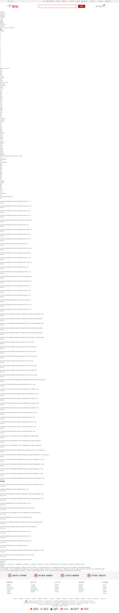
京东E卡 (104, 590)
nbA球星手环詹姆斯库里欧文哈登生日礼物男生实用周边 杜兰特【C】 (16, 206)
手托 (1, 101)
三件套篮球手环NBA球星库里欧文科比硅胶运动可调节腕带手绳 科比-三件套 (17, 384)
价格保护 (81, 586)
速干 (1, 187)
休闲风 (1, 149)
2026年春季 (3, 193)
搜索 (81, 6)
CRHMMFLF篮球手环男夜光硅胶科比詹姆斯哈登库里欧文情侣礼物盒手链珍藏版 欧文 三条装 (21, 473)
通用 (1, 129)
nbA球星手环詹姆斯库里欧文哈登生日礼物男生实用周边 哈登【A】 (15, 300)
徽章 (1, 188)
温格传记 (83, 564)
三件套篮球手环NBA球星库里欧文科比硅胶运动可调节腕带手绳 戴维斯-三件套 (18, 426)
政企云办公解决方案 (76, 569)
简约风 (1, 134)
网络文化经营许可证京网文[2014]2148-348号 (65, 602)
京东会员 (72, 1)
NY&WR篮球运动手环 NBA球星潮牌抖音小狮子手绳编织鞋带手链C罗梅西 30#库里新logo (21, 445)
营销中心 (46, 598)
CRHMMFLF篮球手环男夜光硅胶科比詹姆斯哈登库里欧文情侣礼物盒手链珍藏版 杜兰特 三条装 (22, 459)
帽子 (1, 95)
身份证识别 (88, 569)
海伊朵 (1, 81)
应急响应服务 (68, 570)
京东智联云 (23, 570)
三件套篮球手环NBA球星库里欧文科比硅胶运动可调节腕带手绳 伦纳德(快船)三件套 (19, 407)
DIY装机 (104, 586)
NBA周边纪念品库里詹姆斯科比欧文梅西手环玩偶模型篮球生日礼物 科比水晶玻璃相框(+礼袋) (21, 314)
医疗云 (60, 569)
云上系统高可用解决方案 (36, 570)
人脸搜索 (65, 569)
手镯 (1, 110)
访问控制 (74, 570)
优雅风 (1, 151)
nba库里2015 (11, 564)
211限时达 (33, 586)
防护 (1, 184)
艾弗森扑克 (71, 564)
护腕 (1, 93)
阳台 (1, 174)
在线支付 (57, 586)
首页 (1, 27)
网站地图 (78, 570)
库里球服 (77, 564)
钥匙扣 (1, 109)
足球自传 (47, 564)
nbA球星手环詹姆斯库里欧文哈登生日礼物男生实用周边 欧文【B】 (15, 271)
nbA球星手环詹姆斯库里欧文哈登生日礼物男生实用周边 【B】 (14, 267)
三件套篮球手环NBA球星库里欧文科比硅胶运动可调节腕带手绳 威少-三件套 (17, 417)
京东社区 (71, 598)
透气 (1, 185)
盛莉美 (1, 87)
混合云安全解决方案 (60, 570)
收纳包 (1, 20)
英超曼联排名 (19, 564)
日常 (1, 179)
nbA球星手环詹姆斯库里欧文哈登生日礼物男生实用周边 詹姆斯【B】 (16, 276)
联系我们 (21, 598)
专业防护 (2, 182)
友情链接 (58, 598)
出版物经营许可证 (49, 602)
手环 (1, 104)
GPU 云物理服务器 (95, 569)
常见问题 (9, 590)
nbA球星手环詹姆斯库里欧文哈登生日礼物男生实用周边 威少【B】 (15, 257)
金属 (1, 167)
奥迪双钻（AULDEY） (5, 68)
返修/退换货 (81, 590)
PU (0, 157)
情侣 (1, 127)
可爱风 (1, 138)
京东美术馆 (2, 24)
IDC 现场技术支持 (51, 570)
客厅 (1, 176)
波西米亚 (2, 132)
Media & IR (103, 598)
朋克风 (1, 145)
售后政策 (81, 584)
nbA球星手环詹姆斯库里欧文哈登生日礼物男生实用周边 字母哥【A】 (16, 309)
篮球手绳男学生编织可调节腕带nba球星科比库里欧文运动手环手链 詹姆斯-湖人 (18, 346)
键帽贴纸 (2, 23)
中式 (1, 140)
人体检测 (28, 570)
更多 (1, 90)
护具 (1, 102)
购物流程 (9, 584)
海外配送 (33, 591)
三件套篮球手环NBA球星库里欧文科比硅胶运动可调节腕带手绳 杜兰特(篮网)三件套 (19, 403)
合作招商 (33, 598)
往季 (1, 195)
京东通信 (105, 591)
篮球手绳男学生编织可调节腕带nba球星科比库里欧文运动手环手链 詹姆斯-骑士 (18, 370)
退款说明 (81, 588)
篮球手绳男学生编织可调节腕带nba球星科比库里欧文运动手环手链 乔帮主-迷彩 (18, 356)
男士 (1, 123)
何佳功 (1, 76)
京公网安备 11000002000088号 (34, 601)
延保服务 (105, 588)
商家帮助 (40, 598)
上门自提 (33, 584)
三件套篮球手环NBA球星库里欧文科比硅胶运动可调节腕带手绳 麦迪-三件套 (17, 431)
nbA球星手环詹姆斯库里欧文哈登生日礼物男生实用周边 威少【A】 (15, 295)
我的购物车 (100, 6)
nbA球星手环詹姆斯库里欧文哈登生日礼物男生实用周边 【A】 (14, 243)
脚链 (1, 96)
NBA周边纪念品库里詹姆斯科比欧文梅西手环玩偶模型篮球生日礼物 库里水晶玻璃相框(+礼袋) (21, 323)
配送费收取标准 (34, 590)
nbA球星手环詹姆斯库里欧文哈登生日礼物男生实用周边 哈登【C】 (15, 210)
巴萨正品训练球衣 (63, 564)
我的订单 (58, 1)
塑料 (1, 168)
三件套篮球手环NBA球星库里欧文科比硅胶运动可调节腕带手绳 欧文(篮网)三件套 (19, 398)
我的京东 (64, 1)
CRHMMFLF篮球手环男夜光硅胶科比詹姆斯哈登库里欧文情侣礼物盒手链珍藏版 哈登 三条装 (21, 469)
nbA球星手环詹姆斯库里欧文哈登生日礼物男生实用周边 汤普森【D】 (16, 220)
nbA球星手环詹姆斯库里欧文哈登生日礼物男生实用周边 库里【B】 (15, 239)
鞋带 (1, 117)
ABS (1, 170)
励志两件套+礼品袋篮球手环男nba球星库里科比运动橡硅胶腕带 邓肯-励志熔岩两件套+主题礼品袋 (22, 379)
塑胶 (1, 163)
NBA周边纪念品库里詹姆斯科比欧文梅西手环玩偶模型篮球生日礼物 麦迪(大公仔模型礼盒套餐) (22, 337)
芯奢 (1, 74)
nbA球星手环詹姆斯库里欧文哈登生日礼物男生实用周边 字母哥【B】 (16, 262)
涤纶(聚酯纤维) (3, 159)
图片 (9, 570)
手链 (1, 106)
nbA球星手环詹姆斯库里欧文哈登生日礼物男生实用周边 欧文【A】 (15, 290)
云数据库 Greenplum (50, 569)
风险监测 (77, 598)
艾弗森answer (3, 564)
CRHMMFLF (3, 85)
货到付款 (57, 584)
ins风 (1, 135)
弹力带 (1, 98)
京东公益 (89, 598)
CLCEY (2, 88)
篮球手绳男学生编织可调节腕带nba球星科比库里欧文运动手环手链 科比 (16, 361)
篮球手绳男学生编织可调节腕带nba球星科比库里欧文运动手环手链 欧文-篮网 (18, 351)
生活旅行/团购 (10, 588)
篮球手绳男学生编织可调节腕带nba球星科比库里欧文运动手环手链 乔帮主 (17, 342)
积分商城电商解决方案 (17, 569)
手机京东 (85, 1)
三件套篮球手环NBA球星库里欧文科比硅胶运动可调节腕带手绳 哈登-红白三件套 (18, 412)
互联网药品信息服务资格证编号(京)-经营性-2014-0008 (66, 601)
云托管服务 (36, 569)
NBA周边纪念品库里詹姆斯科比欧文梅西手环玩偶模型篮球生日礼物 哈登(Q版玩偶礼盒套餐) (21, 332)
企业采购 (78, 1)
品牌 (70, 569)
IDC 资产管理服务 (4, 569)
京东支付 (61, 606)
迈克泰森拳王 (26, 564)
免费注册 (52, 1)
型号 (32, 569)
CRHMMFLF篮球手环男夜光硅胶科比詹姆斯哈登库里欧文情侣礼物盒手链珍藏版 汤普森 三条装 (22, 478)
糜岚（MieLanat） (4, 82)
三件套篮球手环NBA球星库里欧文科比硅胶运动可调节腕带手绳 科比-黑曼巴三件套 (19, 389)
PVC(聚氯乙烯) (3, 162)
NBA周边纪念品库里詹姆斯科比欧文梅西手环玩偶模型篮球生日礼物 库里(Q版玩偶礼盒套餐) (21, 328)
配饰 (1, 99)
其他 (1, 146)
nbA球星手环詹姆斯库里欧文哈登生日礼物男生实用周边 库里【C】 (15, 234)
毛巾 (1, 115)
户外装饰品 (2, 118)
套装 (1, 112)
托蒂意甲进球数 (54, 564)
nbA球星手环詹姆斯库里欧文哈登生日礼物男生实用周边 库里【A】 (15, 285)
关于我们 (15, 598)
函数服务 (57, 569)
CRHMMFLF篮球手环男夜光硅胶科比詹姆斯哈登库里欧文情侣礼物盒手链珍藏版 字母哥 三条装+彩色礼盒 (24, 454)
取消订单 (81, 591)
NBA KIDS (2, 84)
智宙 (1, 79)
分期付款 (57, 588)
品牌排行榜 (2, 15)
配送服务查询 (34, 588)
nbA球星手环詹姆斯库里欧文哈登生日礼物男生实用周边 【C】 (14, 224)
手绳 (1, 107)
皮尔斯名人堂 (40, 564)
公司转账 (57, 591)
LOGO (1, 190)
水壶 (1, 113)
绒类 (1, 160)
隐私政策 (83, 598)
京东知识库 (2, 13)
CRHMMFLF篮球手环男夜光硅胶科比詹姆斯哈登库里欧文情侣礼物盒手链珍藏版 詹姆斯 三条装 (22, 464)
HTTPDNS (4, 570)
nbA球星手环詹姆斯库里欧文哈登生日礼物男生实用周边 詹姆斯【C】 (16, 229)
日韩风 (1, 148)
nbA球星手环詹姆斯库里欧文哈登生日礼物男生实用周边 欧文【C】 (15, 201)
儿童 (1, 126)
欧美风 (1, 143)
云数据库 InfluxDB (27, 569)
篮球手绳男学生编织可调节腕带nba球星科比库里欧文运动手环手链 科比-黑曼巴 (18, 365)
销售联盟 (64, 598)
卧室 (1, 178)
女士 (1, 124)
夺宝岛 (104, 584)
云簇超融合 (42, 569)
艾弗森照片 (33, 564)
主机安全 (83, 569)
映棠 (1, 73)
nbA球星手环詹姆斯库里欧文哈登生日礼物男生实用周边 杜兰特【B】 (16, 248)
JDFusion (44, 570)
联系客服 (9, 593)
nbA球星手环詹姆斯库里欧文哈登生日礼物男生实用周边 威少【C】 (15, 215)
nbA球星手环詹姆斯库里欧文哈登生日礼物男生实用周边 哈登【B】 (15, 253)
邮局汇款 (57, 590)
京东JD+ (105, 593)
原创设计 (2, 152)
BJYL (1, 71)
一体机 (1, 18)
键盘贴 (1, 21)
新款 (68, 569)
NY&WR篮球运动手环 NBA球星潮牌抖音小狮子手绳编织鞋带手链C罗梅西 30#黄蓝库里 (20, 440)
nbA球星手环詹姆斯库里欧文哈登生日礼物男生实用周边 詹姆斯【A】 (16, 281)
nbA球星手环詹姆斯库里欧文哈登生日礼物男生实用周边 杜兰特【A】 (16, 304)
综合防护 (2, 181)
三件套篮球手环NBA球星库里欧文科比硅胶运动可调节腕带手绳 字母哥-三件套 (18, 422)
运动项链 (2, 120)
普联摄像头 (2, 16)
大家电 (8, 591)
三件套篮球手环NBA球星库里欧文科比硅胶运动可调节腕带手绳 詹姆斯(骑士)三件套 (19, 393)
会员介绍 (9, 586)
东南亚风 (2, 142)
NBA (1, 70)
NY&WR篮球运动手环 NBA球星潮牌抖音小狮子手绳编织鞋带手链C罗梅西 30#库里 (19, 436)
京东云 (66, 606)
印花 (1, 192)
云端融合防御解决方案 (15, 570)
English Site (96, 598)
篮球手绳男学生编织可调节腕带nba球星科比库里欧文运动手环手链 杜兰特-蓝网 (18, 375)
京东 (18, 7)
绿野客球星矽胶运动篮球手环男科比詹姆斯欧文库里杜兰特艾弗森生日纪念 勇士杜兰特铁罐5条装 (22, 450)
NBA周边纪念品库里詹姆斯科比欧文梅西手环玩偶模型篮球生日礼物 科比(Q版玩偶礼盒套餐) (21, 318)
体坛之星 (5, 27)
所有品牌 (2, 30)
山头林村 (2, 77)
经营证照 (79, 604)
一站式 (10, 569)
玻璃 (1, 173)
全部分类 (2, 12)
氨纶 (1, 165)
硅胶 (1, 171)
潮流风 (1, 137)
